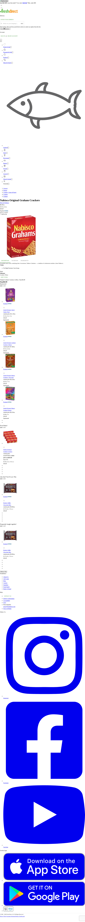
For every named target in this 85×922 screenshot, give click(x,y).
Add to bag (4, 277)
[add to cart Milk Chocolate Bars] (4, 499)
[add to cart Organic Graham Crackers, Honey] (4, 339)
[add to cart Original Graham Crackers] (4, 445)
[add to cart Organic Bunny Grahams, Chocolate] (4, 371)
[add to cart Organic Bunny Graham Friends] (4, 404)
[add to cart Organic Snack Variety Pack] (4, 306)
